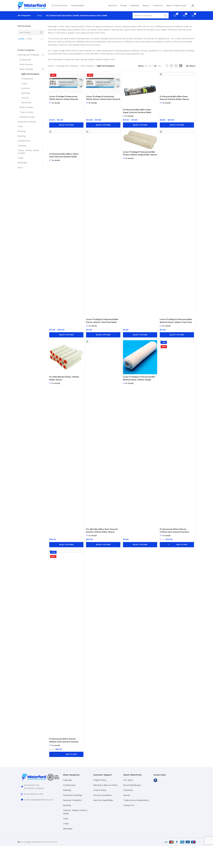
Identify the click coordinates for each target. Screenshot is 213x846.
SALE (20, 167)
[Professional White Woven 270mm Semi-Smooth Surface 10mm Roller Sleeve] (177, 433)
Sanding (21, 131)
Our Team (128, 780)
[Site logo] (32, 5)
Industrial (128, 790)
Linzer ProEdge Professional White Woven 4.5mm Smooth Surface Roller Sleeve (63, 99)
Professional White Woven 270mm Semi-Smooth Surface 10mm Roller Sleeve (174, 532)
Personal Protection (27, 122)
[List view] (167, 66)
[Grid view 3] (176, 66)
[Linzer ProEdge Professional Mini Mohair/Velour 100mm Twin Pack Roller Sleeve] (177, 223)
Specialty (25, 93)
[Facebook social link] (155, 780)
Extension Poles (27, 117)
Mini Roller (26, 102)
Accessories (25, 59)
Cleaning (22, 145)
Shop (39, 15)
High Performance (30, 74)
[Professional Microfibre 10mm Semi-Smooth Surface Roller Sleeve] (66, 140)
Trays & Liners (26, 112)
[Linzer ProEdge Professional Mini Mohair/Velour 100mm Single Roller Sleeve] (140, 357)
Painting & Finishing (72, 795)
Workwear (22, 162)
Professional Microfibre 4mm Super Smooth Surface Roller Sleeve (137, 112)
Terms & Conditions (102, 795)
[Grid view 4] (180, 66)
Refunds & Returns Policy (105, 785)
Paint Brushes (26, 64)
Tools (20, 126)
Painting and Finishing (28, 55)
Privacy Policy (99, 790)
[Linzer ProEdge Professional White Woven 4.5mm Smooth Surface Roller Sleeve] (66, 83)
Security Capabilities (103, 800)
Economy (25, 88)
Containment (24, 141)
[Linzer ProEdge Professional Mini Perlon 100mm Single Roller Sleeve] (140, 139)
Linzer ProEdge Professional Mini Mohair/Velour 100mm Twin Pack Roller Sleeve (176, 322)
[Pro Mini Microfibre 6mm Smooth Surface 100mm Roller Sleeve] (103, 433)
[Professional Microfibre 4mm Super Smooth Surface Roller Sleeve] (140, 90)
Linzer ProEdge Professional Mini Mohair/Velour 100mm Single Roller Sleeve (139, 379)
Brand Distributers (132, 785)
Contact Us (128, 805)
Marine (126, 795)
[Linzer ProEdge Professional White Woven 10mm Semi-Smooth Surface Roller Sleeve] (103, 83)
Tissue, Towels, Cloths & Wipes (28, 151)
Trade (24, 83)
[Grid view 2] (171, 66)
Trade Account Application (136, 800)
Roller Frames (26, 107)
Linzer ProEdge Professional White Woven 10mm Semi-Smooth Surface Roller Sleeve (103, 99)
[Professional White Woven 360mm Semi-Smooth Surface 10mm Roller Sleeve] (66, 643)
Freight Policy (99, 780)
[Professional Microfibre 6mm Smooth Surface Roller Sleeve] (177, 83)
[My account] (193, 5)
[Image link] (41, 777)
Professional (27, 78)
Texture (25, 98)
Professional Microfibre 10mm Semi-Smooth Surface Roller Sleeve (63, 157)
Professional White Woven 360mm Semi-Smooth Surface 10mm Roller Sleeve (64, 742)
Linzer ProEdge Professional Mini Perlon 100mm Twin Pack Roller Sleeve (102, 322)
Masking (21, 136)
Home (51, 66)
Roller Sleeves (26, 69)
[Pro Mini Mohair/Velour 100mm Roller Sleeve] (66, 357)
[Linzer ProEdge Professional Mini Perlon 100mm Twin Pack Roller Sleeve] (103, 223)
